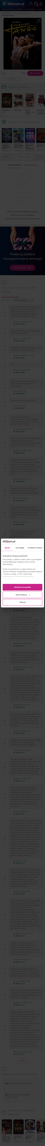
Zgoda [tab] (7, 548)
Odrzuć (23, 602)
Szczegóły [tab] (20, 548)
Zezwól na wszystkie (22, 587)
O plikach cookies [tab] (35, 548)
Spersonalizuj (21, 595)
